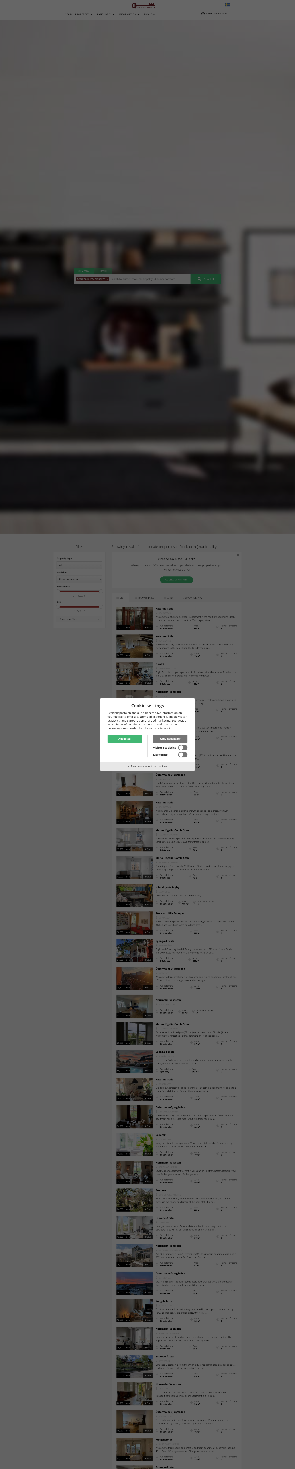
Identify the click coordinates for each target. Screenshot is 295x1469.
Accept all (124, 738)
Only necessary (170, 738)
